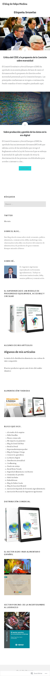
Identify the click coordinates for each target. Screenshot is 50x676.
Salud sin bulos (12, 477)
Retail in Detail (12, 446)
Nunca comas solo (14, 438)
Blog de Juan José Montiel (16, 486)
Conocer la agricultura (15, 455)
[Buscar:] (25, 204)
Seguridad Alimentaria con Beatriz (20, 472)
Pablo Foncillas (12, 435)
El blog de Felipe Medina (14, 4)
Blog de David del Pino (15, 443)
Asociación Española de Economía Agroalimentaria (26, 488)
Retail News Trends (14, 469)
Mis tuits (7, 221)
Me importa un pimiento (16, 441)
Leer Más (25, 168)
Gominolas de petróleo (15, 474)
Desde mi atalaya (13, 466)
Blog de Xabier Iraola (15, 483)
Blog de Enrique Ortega (16, 452)
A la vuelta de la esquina (15, 432)
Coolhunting (11, 463)
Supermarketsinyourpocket (17, 449)
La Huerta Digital (13, 458)
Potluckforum (12, 480)
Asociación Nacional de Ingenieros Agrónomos (24, 491)
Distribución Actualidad (16, 460)
